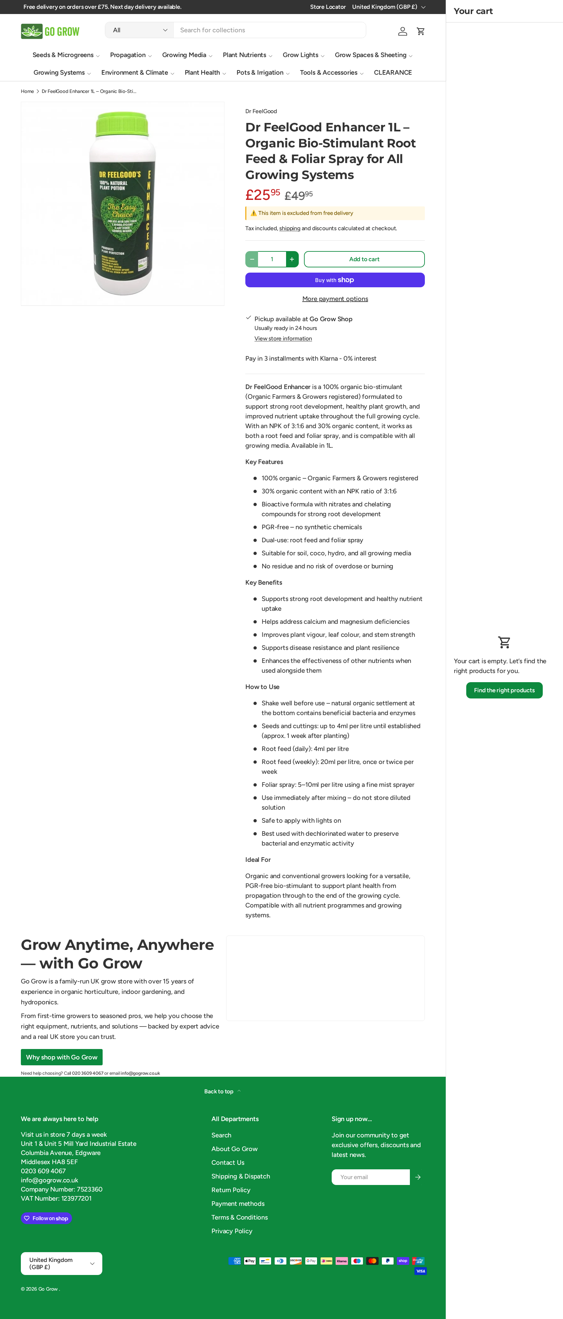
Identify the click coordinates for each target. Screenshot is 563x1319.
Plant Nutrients (244, 55)
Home (27, 91)
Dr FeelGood (261, 111)
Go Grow (48, 1289)
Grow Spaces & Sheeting (371, 55)
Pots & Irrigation (260, 72)
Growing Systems (59, 72)
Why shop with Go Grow (61, 1057)
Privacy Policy (231, 1231)
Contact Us (227, 1162)
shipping (289, 228)
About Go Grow (234, 1149)
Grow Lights (300, 55)
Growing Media (184, 55)
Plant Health (202, 72)
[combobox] (235, 30)
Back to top (219, 1091)
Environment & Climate (134, 72)
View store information (283, 338)
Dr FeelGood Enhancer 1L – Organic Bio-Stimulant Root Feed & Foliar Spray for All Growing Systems (90, 91)
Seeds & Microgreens (63, 55)
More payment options (335, 299)
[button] (421, 31)
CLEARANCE (393, 72)
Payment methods (237, 1203)
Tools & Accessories (328, 72)
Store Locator (328, 6)
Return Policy (230, 1190)
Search (221, 1135)
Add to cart (364, 259)
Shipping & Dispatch (240, 1176)
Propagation (128, 55)
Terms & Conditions (239, 1217)
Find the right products (504, 690)
